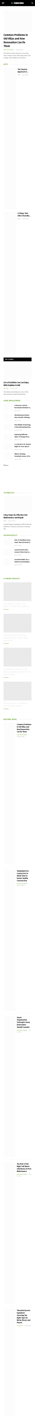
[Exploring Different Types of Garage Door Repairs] (8, 436)
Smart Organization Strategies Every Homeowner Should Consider (23, 1022)
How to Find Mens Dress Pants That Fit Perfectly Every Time (22, 542)
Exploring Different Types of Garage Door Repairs (21, 437)
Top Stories (9, 359)
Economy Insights (12, 578)
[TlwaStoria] (17, 3)
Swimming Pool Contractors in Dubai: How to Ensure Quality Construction (23, 876)
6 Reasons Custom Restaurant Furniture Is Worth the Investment (22, 407)
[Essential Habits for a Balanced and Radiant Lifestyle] (8, 561)
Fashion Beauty (11, 535)
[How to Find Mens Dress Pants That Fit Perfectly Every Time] (8, 542)
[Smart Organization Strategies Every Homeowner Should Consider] (9, 1086)
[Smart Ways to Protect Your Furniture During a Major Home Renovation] (17, 623)
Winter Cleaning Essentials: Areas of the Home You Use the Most (22, 456)
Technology (9, 493)
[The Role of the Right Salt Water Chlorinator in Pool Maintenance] (9, 1233)
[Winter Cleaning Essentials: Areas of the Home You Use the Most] (8, 456)
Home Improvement (12, 400)
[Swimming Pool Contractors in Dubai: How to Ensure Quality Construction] (9, 940)
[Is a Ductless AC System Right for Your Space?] (8, 446)
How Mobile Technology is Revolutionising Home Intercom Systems (22, 427)
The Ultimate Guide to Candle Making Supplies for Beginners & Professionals (17, 671)
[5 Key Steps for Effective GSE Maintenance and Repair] (18, 504)
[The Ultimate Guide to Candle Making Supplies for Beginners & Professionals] (17, 657)
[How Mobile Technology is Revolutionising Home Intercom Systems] (8, 427)
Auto (6, 64)
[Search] (32, 3)
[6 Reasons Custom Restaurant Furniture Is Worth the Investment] (8, 407)
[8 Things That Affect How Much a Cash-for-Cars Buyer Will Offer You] (10, 282)
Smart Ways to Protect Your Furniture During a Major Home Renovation (16, 637)
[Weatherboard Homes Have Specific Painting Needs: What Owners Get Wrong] (8, 417)
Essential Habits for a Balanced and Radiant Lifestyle (21, 562)
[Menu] (3, 3)
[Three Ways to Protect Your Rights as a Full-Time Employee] (17, 591)
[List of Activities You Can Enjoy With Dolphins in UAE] (18, 372)
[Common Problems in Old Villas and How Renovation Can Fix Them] (18, 21)
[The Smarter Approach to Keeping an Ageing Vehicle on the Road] (10, 138)
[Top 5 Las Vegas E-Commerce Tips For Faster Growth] (17, 691)
